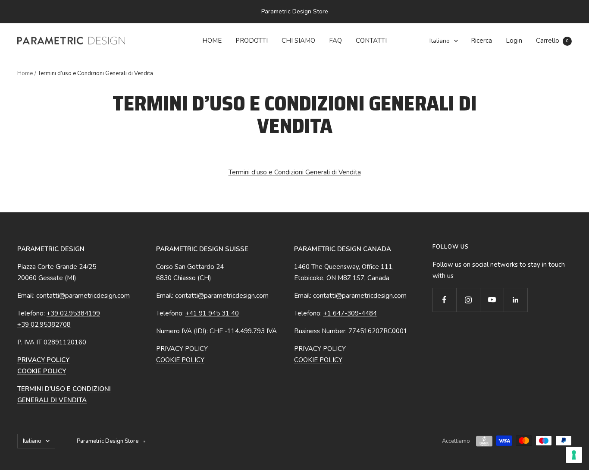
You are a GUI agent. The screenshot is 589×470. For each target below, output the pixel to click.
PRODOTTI (251, 40)
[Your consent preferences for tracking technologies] (574, 455)
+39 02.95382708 (44, 324)
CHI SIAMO (298, 40)
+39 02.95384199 (73, 313)
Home (25, 73)
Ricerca (481, 40)
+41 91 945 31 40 (212, 313)
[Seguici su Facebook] (444, 300)
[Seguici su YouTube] (492, 300)
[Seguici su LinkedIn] (515, 300)
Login (514, 40)
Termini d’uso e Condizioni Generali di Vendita (295, 172)
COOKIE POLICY (180, 360)
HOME (212, 40)
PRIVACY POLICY (182, 348)
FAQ (335, 40)
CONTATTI (371, 40)
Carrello (552, 40)
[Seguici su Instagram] (468, 300)
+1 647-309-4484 (350, 313)
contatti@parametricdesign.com (83, 295)
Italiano (439, 41)
